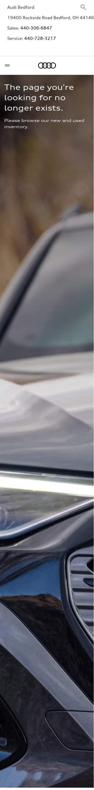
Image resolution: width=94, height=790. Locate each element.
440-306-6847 (36, 28)
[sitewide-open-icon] (83, 7)
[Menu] (8, 65)
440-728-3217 (40, 38)
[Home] (47, 65)
